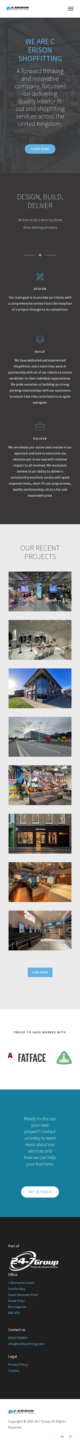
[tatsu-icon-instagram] (70, 1436)
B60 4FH (14, 1313)
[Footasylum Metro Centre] (40, 591)
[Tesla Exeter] (40, 737)
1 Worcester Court (21, 1282)
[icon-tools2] (40, 277)
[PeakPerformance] (40, 834)
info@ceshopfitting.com (26, 1344)
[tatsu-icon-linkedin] (63, 1436)
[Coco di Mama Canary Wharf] (40, 930)
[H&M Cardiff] (40, 640)
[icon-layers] (40, 340)
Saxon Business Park (23, 1294)
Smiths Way (16, 1288)
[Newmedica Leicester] (40, 688)
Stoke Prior (16, 1301)
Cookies (14, 1370)
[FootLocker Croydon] (40, 785)
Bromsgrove (17, 1307)
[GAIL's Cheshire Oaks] (40, 882)
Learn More (40, 149)
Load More (40, 972)
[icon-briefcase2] (40, 427)
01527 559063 (18, 1338)
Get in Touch (40, 1192)
